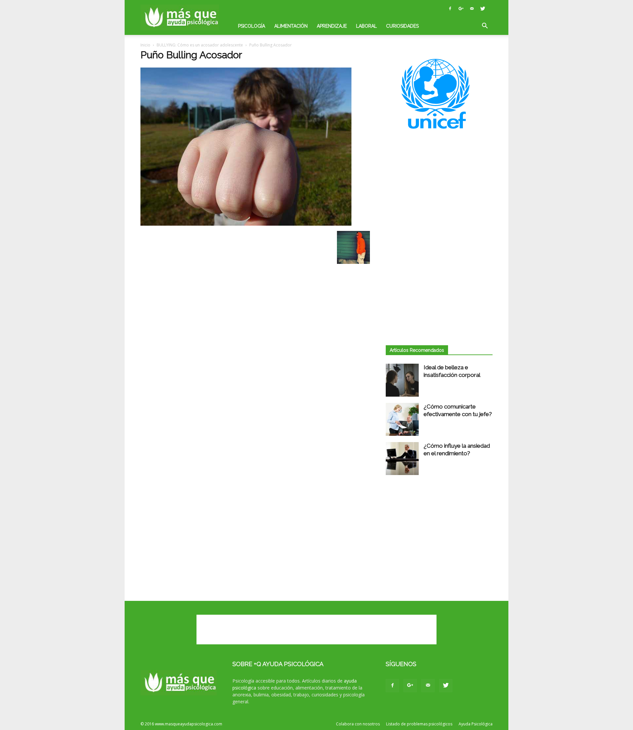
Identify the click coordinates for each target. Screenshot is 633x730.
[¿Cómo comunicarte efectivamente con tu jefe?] (402, 419)
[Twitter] (483, 8)
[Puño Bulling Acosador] (245, 224)
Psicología (251, 26)
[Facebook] (450, 8)
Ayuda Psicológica (476, 724)
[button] (485, 26)
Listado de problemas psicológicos (419, 724)
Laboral (366, 26)
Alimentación (291, 26)
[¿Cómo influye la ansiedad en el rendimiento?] (402, 458)
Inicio (145, 45)
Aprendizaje (332, 26)
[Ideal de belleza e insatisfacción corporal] (402, 380)
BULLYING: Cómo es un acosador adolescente (200, 45)
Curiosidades (402, 26)
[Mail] (472, 8)
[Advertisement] (439, 193)
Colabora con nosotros (358, 724)
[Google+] (461, 8)
